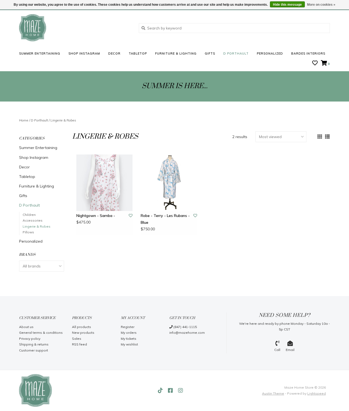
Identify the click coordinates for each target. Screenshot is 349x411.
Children (29, 215)
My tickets (128, 338)
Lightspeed (316, 393)
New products (83, 332)
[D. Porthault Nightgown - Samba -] (104, 182)
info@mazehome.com (187, 332)
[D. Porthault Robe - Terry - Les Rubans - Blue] (169, 182)
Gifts (210, 53)
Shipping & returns (34, 344)
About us (26, 327)
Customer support (33, 350)
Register (127, 327)
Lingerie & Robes (63, 120)
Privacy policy (29, 338)
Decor (114, 53)
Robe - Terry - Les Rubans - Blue (165, 219)
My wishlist (129, 344)
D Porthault (236, 53)
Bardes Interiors (308, 53)
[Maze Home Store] (75, 27)
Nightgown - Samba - (95, 215)
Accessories (33, 220)
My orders (129, 332)
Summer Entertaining (39, 53)
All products (81, 327)
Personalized (270, 53)
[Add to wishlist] (131, 215)
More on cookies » (321, 5)
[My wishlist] (315, 63)
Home (23, 120)
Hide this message (287, 5)
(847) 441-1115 (185, 327)
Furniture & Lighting (176, 53)
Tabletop (138, 53)
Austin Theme (273, 393)
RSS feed (79, 344)
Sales (76, 338)
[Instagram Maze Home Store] (180, 390)
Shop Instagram (84, 53)
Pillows (28, 232)
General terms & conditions (41, 332)
